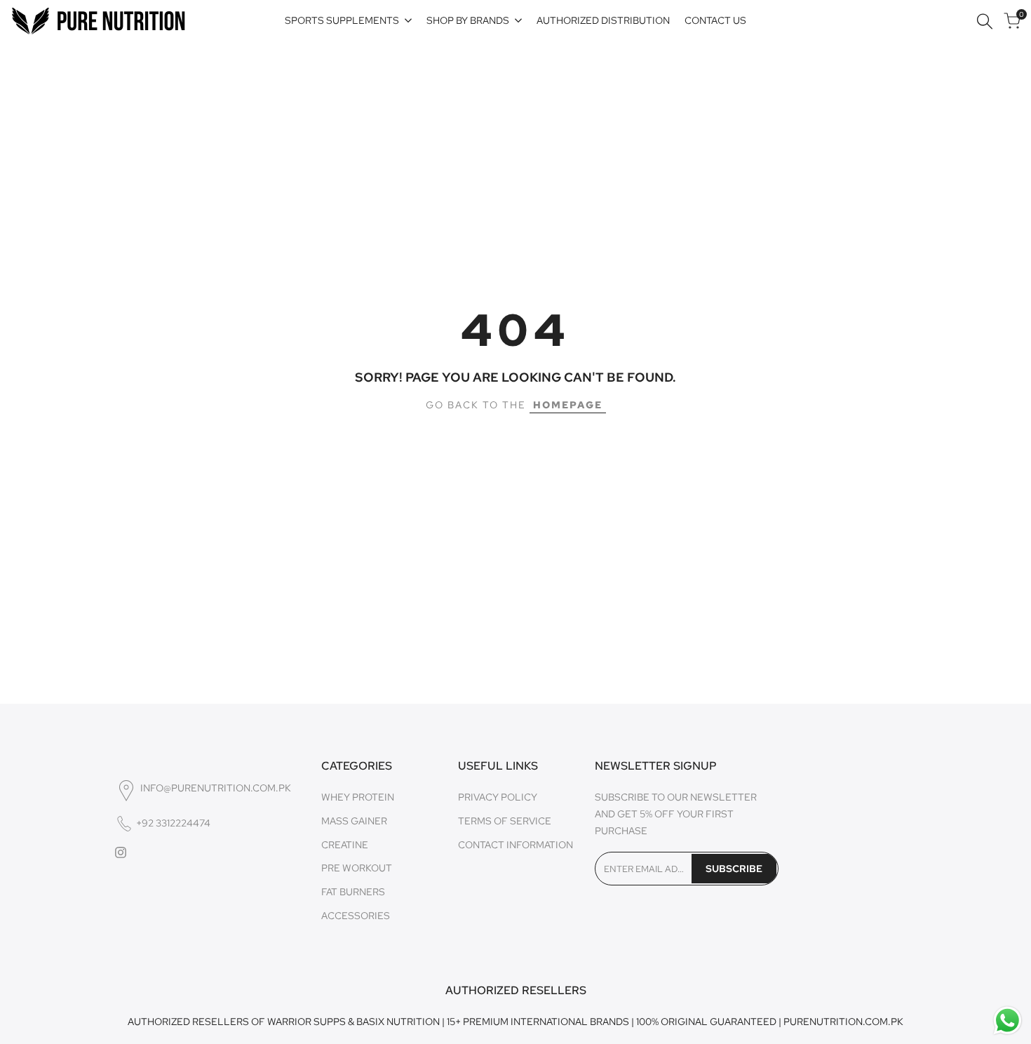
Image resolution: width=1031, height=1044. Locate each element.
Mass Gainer (354, 821)
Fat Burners (353, 891)
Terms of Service (504, 821)
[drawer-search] (984, 21)
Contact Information (515, 844)
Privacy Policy (497, 797)
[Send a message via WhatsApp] (1007, 1020)
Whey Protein (357, 797)
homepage (567, 405)
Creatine (344, 844)
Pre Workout (356, 868)
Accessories (355, 915)
